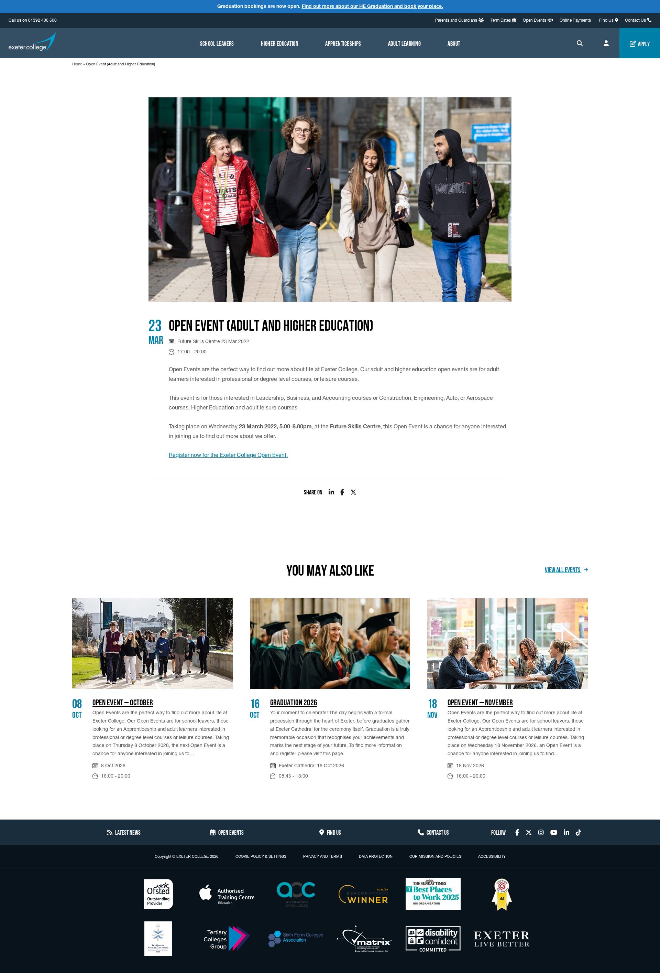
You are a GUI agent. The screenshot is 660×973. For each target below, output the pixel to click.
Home (77, 64)
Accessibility (492, 856)
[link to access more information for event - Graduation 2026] (330, 643)
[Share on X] (353, 492)
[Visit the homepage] (32, 42)
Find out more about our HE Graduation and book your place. (372, 6)
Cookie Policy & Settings (260, 856)
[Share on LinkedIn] (331, 492)
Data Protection (376, 856)
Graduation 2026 (293, 701)
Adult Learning (404, 43)
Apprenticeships (343, 43)
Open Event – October (122, 701)
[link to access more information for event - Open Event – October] (152, 643)
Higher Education (279, 43)
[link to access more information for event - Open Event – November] (507, 643)
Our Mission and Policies (435, 856)
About (454, 43)
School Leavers (217, 43)
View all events (563, 569)
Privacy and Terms (322, 856)
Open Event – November (480, 701)
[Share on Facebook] (342, 492)
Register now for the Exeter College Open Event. (228, 454)
